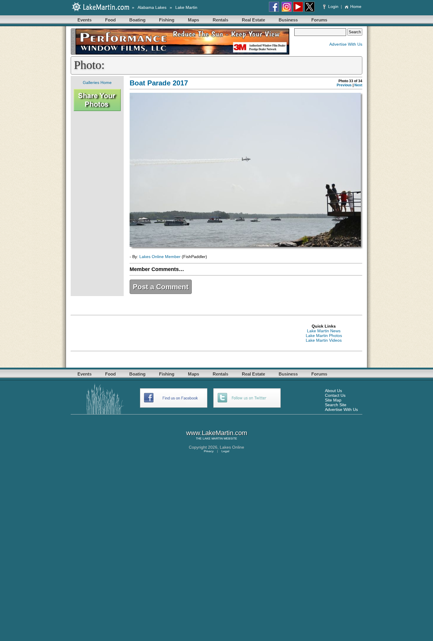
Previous (344, 85)
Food (110, 19)
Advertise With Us (345, 44)
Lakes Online (232, 447)
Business (288, 19)
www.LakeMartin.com (216, 433)
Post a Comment (161, 287)
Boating (137, 19)
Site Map (333, 400)
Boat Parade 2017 (159, 83)
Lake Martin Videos (324, 340)
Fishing (166, 19)
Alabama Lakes (152, 7)
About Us (333, 390)
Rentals (220, 19)
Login (333, 6)
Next (358, 85)
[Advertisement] (97, 203)
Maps (193, 19)
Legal (225, 451)
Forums (319, 19)
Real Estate (253, 19)
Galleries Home (97, 82)
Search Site (335, 404)
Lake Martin (186, 7)
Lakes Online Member (160, 256)
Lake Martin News (324, 330)
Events (84, 19)
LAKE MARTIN (213, 438)
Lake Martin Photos (324, 335)
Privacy (209, 451)
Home (355, 6)
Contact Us (335, 395)
